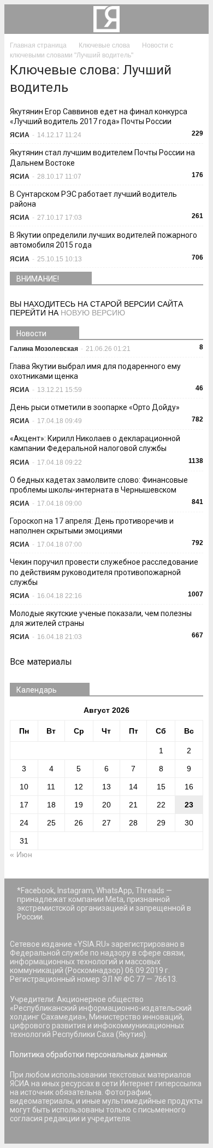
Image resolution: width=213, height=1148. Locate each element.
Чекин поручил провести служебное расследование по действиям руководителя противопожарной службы (104, 572)
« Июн (21, 854)
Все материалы (41, 662)
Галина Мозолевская (44, 349)
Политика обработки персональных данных (88, 1054)
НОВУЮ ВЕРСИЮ (93, 312)
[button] (193, 19)
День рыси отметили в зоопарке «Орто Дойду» (95, 407)
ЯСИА (19, 135)
